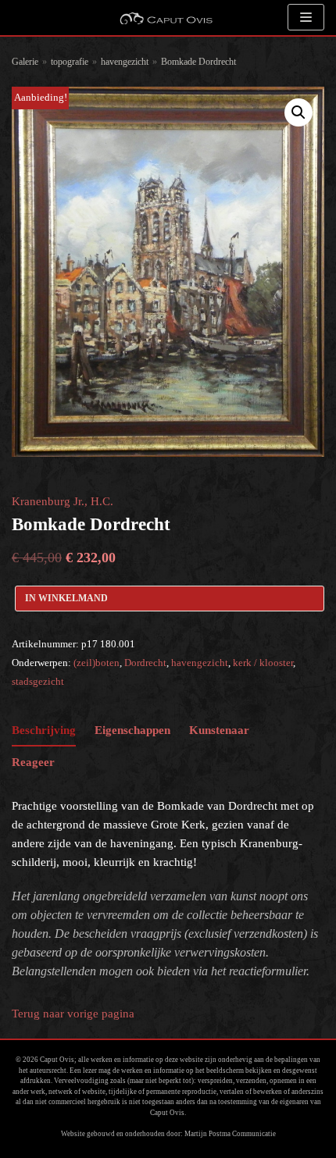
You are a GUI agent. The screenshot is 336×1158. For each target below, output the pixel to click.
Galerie (25, 61)
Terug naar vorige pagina (73, 1013)
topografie (69, 61)
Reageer (33, 762)
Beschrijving (44, 730)
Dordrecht (145, 662)
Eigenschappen (132, 730)
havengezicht (124, 61)
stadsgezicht (38, 681)
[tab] (44, 730)
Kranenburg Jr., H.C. (62, 501)
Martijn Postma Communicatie (230, 1134)
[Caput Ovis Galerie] (166, 17)
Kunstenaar (219, 730)
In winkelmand (66, 598)
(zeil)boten (96, 662)
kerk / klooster (263, 662)
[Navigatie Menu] (306, 17)
